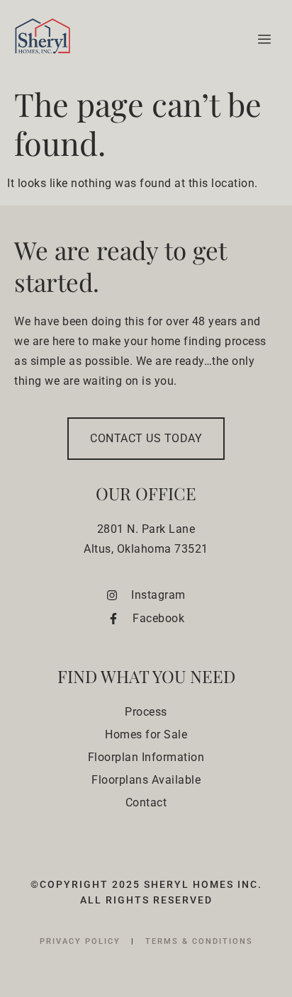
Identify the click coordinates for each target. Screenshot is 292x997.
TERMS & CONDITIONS (199, 941)
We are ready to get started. (120, 265)
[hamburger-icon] (262, 39)
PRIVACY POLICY (82, 941)
